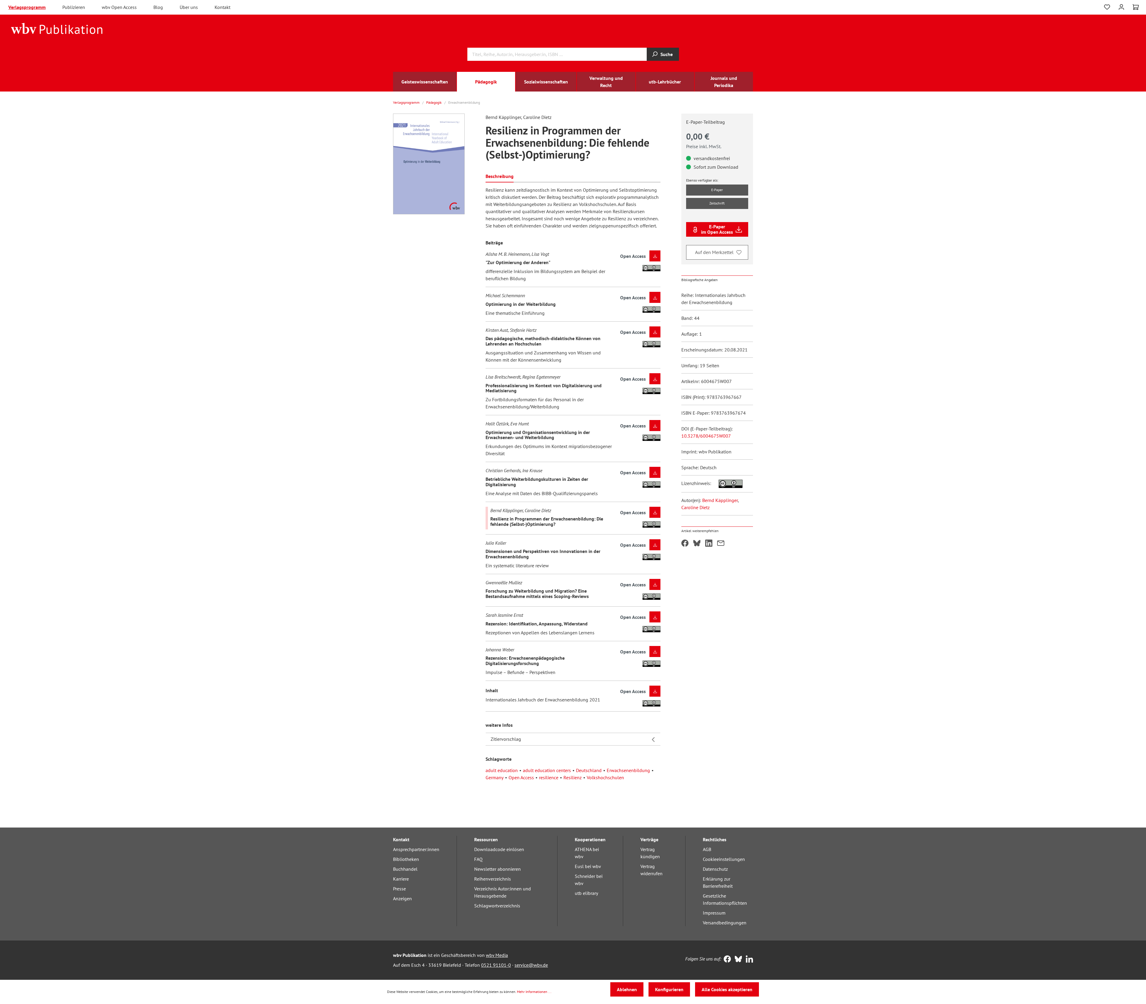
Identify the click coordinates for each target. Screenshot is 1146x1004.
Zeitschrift (717, 203)
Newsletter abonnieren (497, 869)
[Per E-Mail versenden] (720, 544)
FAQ (478, 859)
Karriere (401, 879)
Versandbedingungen (724, 923)
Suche (666, 54)
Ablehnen (627, 989)
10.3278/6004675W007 (706, 436)
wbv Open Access (119, 7)
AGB (707, 849)
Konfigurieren (669, 989)
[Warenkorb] (1136, 7)
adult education (502, 770)
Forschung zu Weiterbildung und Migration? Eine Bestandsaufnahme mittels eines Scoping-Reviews (537, 593)
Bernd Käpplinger (720, 500)
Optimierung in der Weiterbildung (521, 304)
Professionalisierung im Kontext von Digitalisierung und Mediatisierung (544, 388)
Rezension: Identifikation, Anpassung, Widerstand (537, 624)
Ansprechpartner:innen (416, 849)
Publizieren (73, 7)
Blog (158, 7)
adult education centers (547, 770)
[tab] (500, 175)
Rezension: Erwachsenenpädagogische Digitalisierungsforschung (525, 660)
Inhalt (492, 690)
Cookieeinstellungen (724, 859)
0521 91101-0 (496, 965)
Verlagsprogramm (27, 7)
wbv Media (497, 955)
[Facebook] (726, 960)
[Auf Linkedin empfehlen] (708, 544)
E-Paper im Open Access (717, 229)
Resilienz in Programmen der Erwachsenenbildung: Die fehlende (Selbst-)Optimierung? (546, 521)
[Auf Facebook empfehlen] (684, 544)
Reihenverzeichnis (492, 879)
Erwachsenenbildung (628, 770)
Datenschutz (715, 869)
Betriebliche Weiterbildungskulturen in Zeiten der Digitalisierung (537, 481)
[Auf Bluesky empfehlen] (696, 544)
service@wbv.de (531, 965)
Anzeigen (402, 898)
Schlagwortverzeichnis (497, 906)
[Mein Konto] (1121, 6)
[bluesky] (737, 960)
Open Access (521, 777)
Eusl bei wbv (588, 866)
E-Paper (717, 190)
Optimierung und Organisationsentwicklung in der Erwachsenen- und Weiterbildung (538, 435)
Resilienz (572, 777)
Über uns (189, 7)
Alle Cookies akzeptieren (727, 989)
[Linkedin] (748, 960)
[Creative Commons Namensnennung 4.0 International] (727, 483)
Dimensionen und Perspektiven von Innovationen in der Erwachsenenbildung (543, 554)
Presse (399, 889)
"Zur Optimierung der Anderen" (518, 262)
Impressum (714, 913)
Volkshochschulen (605, 777)
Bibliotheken (406, 859)
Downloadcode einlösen (499, 849)
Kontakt (222, 7)
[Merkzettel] (1107, 7)
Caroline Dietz (695, 507)
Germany (494, 777)
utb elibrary (586, 893)
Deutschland (589, 770)
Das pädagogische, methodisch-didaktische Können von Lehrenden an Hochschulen (543, 341)
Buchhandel (405, 869)
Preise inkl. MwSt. (703, 146)
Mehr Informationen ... (534, 991)
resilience (548, 777)
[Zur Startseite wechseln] (57, 28)
